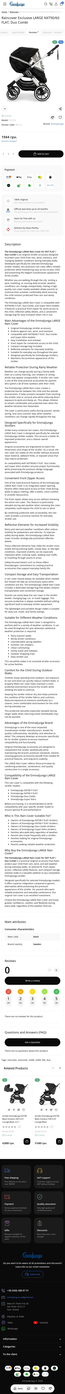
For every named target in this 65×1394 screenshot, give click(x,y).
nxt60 (38, 1060)
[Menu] (5, 4)
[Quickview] (9, 1110)
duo (48, 1060)
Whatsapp (13, 1328)
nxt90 (31, 1060)
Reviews (34, 32)
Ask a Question (32, 1042)
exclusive (22, 1060)
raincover (12, 1060)
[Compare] (50, 1388)
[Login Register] (56, 4)
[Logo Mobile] (17, 4)
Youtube (44, 1322)
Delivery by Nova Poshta (26, 227)
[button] (53, 1068)
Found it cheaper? (9, 141)
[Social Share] (60, 109)
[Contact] (51, 4)
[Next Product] (5, 109)
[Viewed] (28, 1388)
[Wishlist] (43, 1388)
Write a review (32, 980)
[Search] (46, 4)
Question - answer (53, 32)
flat (43, 1060)
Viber (10, 1322)
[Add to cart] (27, 1141)
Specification (18, 32)
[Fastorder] (14, 1110)
